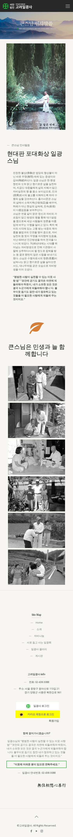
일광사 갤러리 (39, 649)
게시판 (39, 656)
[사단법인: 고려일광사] (17, 6)
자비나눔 (39, 636)
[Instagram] (42, 831)
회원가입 (54, 720)
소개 (39, 629)
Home (39, 622)
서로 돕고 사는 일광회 (39, 642)
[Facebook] (31, 831)
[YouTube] (36, 831)
